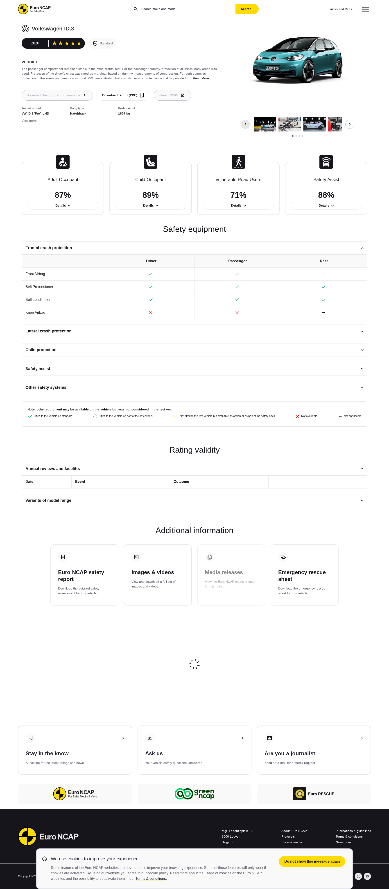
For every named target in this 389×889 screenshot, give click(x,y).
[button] (264, 124)
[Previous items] (245, 124)
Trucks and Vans (340, 9)
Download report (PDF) (119, 95)
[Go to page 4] (302, 136)
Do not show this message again (312, 861)
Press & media (291, 842)
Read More (201, 78)
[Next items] (349, 124)
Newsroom (343, 842)
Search (246, 9)
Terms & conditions (349, 836)
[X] (358, 876)
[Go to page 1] (293, 136)
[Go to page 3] (299, 136)
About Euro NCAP (294, 831)
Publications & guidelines (353, 831)
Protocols (288, 836)
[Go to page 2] (296, 136)
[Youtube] (367, 876)
